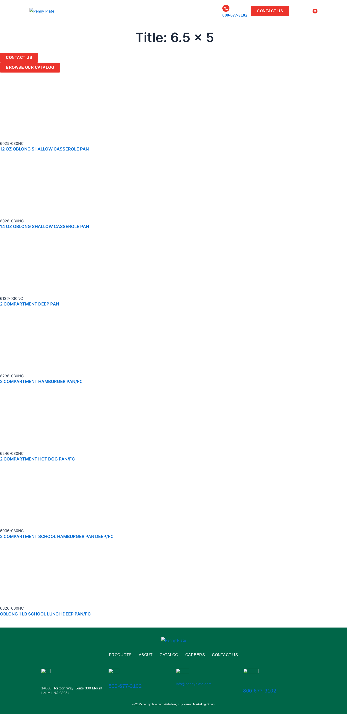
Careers (159, 11)
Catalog (137, 11)
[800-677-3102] (225, 8)
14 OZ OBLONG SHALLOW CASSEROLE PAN (44, 226)
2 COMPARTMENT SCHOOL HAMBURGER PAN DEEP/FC (57, 536)
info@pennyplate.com (194, 684)
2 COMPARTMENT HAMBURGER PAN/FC (41, 381)
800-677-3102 (234, 15)
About (117, 11)
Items (308, 11)
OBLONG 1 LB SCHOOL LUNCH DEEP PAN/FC (45, 613)
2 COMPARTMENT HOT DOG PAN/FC (37, 458)
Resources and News (196, 11)
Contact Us (225, 655)
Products (94, 11)
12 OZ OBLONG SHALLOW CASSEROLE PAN (44, 148)
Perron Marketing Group (199, 704)
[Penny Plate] (42, 11)
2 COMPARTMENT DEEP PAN (29, 303)
